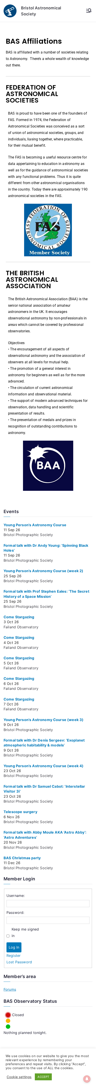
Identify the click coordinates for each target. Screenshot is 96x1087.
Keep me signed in (25, 932)
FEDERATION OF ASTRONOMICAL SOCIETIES (32, 94)
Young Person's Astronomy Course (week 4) (43, 766)
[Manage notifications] (86, 1079)
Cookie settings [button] (19, 1077)
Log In (14, 947)
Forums (10, 989)
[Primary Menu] (88, 10)
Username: (15, 895)
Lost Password (19, 962)
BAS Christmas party (22, 858)
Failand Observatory (21, 627)
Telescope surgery (20, 812)
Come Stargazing (19, 617)
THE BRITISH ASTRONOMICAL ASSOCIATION (32, 279)
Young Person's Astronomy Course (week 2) (43, 571)
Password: (15, 912)
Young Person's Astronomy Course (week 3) (43, 719)
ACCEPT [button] (43, 1077)
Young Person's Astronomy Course (35, 525)
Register (13, 955)
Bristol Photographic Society (28, 534)
